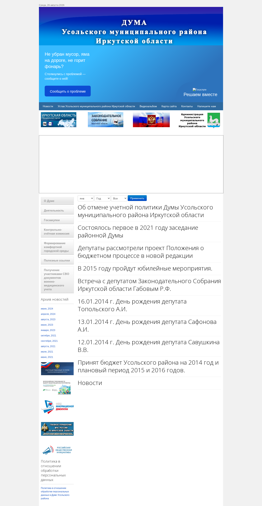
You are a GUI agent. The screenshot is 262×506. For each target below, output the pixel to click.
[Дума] (131, 26)
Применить (137, 198)
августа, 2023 (48, 319)
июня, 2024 (47, 308)
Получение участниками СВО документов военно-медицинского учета (56, 279)
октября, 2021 (48, 335)
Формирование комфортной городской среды (56, 246)
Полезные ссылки (57, 260)
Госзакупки (52, 220)
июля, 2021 (47, 351)
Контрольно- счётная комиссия (56, 231)
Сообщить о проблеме (68, 91)
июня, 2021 (47, 357)
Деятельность (54, 210)
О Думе (49, 200)
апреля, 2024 (48, 314)
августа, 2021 (48, 346)
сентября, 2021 (49, 341)
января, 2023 (48, 330)
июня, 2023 (47, 325)
